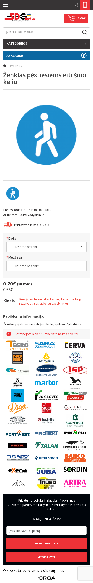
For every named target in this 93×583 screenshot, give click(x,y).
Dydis (12, 238)
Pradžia (14, 66)
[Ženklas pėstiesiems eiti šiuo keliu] (46, 135)
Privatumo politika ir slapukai (38, 500)
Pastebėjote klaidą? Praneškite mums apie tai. (46, 334)
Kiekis (9, 300)
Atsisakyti (46, 557)
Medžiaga (15, 257)
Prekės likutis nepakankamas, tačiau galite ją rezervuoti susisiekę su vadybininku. (50, 301)
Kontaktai (48, 509)
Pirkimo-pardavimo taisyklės (30, 505)
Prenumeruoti (46, 543)
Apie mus (68, 500)
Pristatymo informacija (70, 505)
